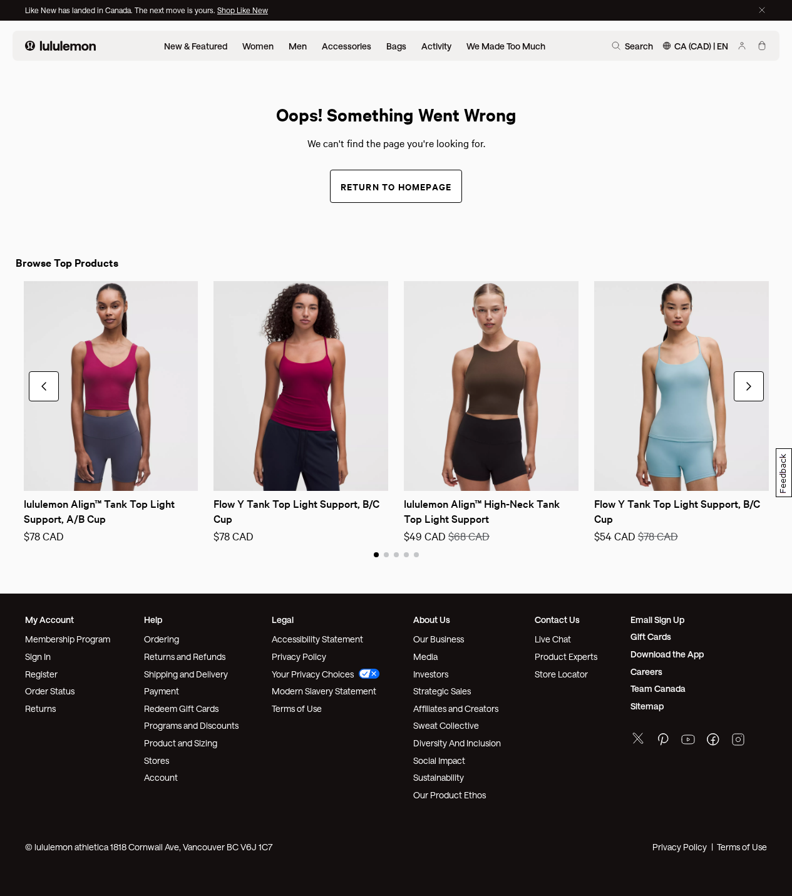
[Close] (762, 10)
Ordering (161, 639)
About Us (431, 619)
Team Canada (658, 688)
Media (425, 656)
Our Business (438, 639)
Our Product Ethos (449, 795)
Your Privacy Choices (313, 674)
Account (161, 777)
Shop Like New (242, 10)
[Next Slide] (189, 473)
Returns (40, 708)
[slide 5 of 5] (416, 554)
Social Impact (439, 760)
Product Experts (566, 656)
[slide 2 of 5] (386, 554)
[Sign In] (742, 46)
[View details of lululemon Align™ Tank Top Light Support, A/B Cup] (111, 386)
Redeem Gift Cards (181, 708)
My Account (49, 619)
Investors (430, 674)
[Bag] (762, 46)
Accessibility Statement (317, 639)
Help (153, 619)
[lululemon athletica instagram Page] (738, 741)
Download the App (667, 654)
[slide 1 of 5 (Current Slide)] (376, 554)
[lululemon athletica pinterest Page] (663, 741)
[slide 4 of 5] (406, 554)
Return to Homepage (396, 186)
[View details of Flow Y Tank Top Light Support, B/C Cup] (300, 386)
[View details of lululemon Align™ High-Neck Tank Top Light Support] (491, 386)
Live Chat (553, 639)
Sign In (38, 656)
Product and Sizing (180, 743)
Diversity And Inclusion (457, 743)
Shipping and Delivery (186, 674)
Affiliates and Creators (455, 708)
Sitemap (647, 706)
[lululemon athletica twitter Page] (637, 740)
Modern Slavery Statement (324, 691)
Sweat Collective (446, 725)
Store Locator (561, 674)
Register (41, 674)
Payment (161, 691)
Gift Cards (650, 636)
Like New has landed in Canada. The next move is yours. (121, 10)
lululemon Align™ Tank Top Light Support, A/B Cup (100, 510)
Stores (156, 760)
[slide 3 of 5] (396, 554)
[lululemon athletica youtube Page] (688, 741)
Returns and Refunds (184, 656)
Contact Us (557, 619)
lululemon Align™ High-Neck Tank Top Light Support (483, 510)
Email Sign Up (657, 619)
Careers (646, 671)
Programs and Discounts (191, 725)
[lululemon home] (60, 45)
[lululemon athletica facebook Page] (713, 741)
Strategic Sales (442, 691)
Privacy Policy (299, 656)
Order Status (50, 691)
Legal (283, 619)
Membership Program (67, 639)
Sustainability (438, 777)
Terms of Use (297, 708)
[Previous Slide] (33, 473)
